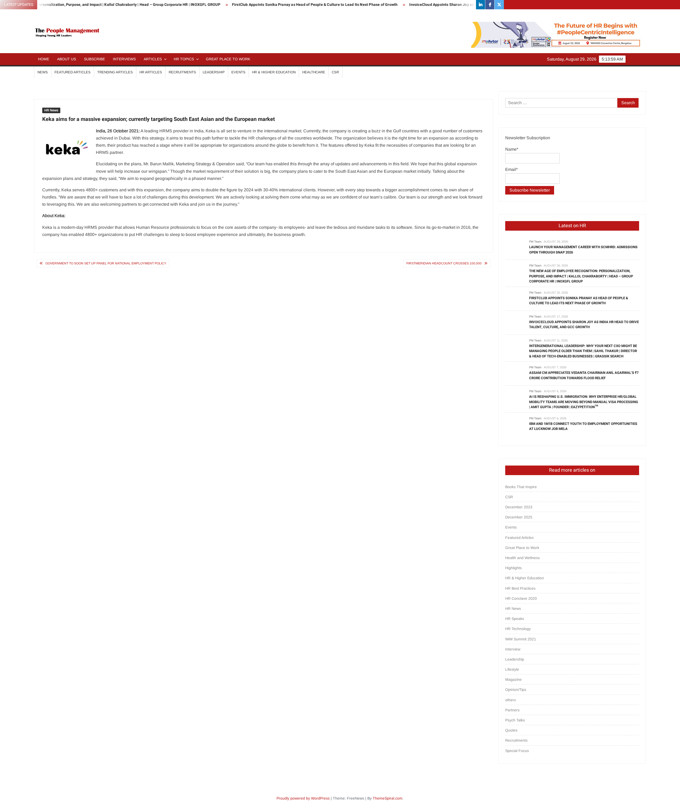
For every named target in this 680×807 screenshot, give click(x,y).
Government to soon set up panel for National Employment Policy (105, 263)
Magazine (513, 679)
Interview (512, 649)
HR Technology (518, 629)
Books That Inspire (521, 487)
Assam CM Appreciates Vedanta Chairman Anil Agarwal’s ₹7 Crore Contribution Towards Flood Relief (584, 375)
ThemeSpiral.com (387, 798)
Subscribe (94, 59)
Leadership (214, 72)
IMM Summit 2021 (520, 639)
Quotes (511, 730)
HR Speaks (514, 618)
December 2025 (518, 517)
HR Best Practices (520, 588)
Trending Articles (115, 72)
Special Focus (517, 751)
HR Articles (150, 72)
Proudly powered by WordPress (303, 798)
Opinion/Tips (515, 689)
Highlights (513, 568)
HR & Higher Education (274, 72)
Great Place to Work (228, 59)
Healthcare (313, 72)
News (42, 72)
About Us (66, 59)
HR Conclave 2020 (521, 598)
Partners (512, 710)
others (510, 700)
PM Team (535, 241)
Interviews (124, 59)
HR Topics (184, 59)
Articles (153, 59)
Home (43, 59)
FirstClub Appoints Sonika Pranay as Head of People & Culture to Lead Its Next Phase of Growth (275, 4)
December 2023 (518, 507)
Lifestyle (512, 669)
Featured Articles (72, 72)
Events (238, 72)
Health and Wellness (522, 558)
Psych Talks (515, 720)
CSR (335, 72)
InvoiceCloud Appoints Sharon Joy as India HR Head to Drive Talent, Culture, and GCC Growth (449, 4)
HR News (51, 110)
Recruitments (182, 72)
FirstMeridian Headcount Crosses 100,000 (444, 263)
